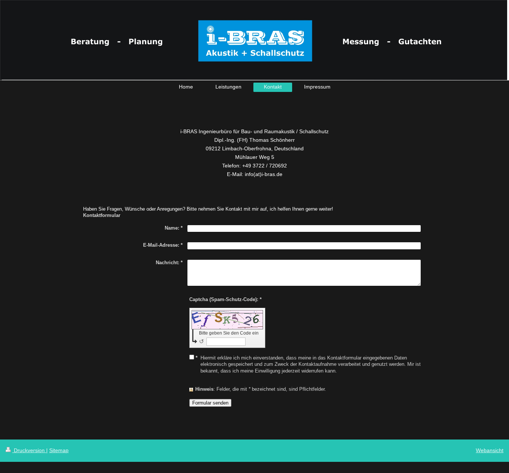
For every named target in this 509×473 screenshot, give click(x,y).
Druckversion (29, 450)
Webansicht (489, 450)
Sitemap (59, 450)
